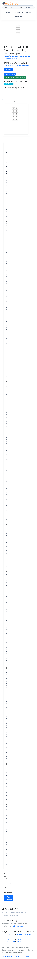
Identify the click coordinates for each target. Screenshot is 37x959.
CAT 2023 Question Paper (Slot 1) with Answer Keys (6, 618)
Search (30, 7)
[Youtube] (30, 934)
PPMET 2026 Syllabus (6, 198)
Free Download (10, 74)
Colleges (18, 16)
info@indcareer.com (18, 926)
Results (8, 13)
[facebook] (25, 934)
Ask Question (8, 898)
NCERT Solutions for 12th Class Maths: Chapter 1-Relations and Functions (6, 451)
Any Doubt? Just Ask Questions (15, 77)
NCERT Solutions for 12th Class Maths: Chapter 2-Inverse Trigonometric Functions (6, 300)
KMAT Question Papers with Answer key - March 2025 (6, 714)
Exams (28, 13)
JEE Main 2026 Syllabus (6, 546)
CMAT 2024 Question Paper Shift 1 (6, 835)
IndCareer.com (10, 908)
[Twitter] (27, 934)
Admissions (19, 13)
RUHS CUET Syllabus (6, 782)
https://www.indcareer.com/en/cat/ (17, 65)
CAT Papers (8, 69)
